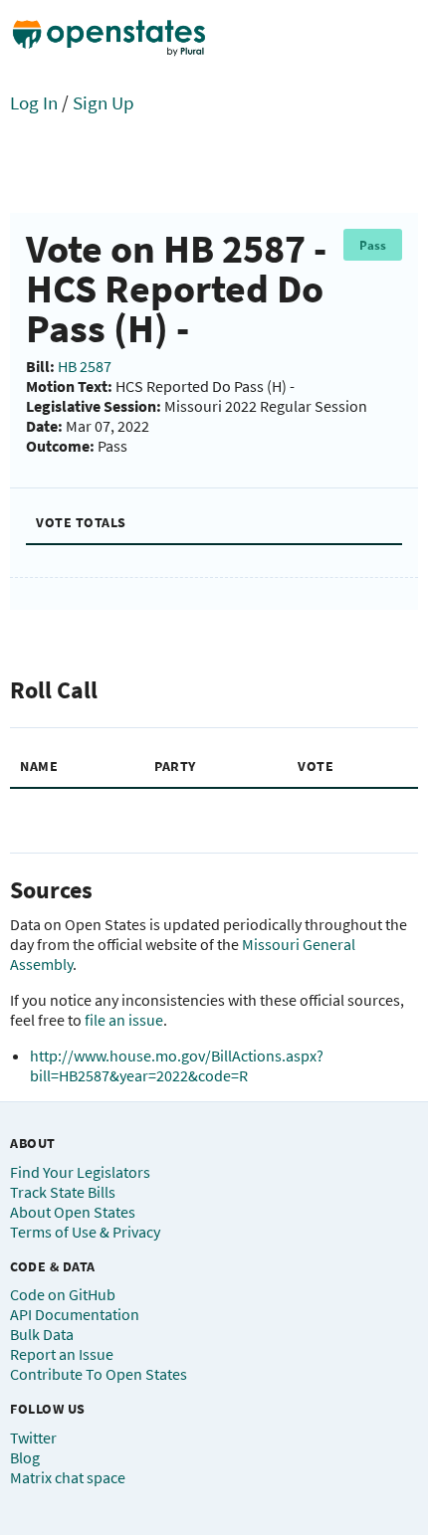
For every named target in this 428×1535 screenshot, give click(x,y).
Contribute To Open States (98, 1374)
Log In (34, 102)
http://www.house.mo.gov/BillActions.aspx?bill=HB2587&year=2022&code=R (176, 1065)
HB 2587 (84, 366)
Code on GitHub (62, 1294)
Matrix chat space (67, 1477)
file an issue (124, 1020)
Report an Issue (61, 1354)
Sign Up (103, 102)
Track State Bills (62, 1192)
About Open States (72, 1212)
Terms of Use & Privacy (85, 1232)
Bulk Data (42, 1334)
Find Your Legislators (80, 1172)
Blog (25, 1457)
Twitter (33, 1437)
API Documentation (74, 1314)
